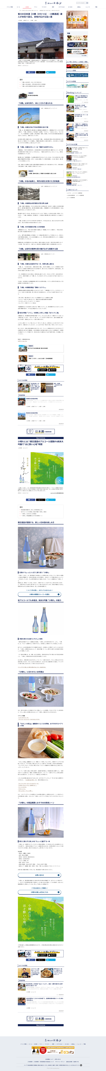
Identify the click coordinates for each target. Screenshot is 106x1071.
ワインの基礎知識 (80, 195)
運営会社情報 (69, 1061)
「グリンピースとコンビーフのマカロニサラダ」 (29, 719)
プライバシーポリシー (60, 1061)
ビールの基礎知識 (71, 197)
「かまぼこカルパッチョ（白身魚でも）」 (27, 785)
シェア (31, 72)
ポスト (41, 72)
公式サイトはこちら (22, 341)
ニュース (88, 6)
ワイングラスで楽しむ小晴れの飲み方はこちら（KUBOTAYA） (32, 667)
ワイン (35, 6)
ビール (18, 6)
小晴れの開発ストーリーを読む (39, 594)
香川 (36, 20)
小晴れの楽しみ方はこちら (39, 892)
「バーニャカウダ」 (22, 787)
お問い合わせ (39, 875)
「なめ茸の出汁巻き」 (30, 779)
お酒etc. (79, 6)
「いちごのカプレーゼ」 (23, 717)
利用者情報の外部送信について (47, 1061)
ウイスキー (44, 6)
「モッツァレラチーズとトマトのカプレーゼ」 (28, 783)
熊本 (44, 420)
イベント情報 (10, 6)
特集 (96, 6)
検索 (87, 3)
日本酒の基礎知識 (71, 195)
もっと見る (84, 55)
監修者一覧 (76, 1061)
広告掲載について (49, 1059)
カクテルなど (62, 6)
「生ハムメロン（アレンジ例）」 (25, 790)
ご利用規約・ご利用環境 (33, 1061)
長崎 (44, 406)
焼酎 (53, 6)
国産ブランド (26, 20)
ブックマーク (52, 72)
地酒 (32, 20)
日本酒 (27, 6)
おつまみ (70, 6)
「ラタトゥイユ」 (22, 788)
